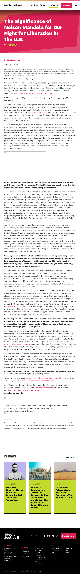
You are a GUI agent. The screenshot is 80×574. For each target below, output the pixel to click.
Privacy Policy (36, 571)
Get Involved (25, 546)
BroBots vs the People (9, 549)
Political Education (10, 556)
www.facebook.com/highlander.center (23, 390)
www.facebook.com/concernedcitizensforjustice (34, 381)
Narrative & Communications (10, 553)
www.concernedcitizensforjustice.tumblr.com (32, 93)
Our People (38, 550)
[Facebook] (34, 5)
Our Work (7, 546)
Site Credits (25, 571)
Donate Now (68, 536)
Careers (37, 561)
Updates (69, 548)
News (68, 546)
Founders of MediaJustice (41, 558)
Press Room (68, 551)
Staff (38, 553)
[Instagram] (37, 5)
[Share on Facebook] (10, 45)
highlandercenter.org (44, 388)
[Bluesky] (44, 5)
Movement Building (8, 559)
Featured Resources (56, 549)
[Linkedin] (40, 5)
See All (69, 457)
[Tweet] (12, 45)
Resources (56, 546)
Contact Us (38, 563)
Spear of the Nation (16, 306)
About (37, 546)
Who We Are (39, 548)
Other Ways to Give (25, 557)
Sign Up (54, 5)
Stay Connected (25, 551)
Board (39, 555)
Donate (66, 5)
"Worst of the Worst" (37, 112)
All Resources (56, 553)
